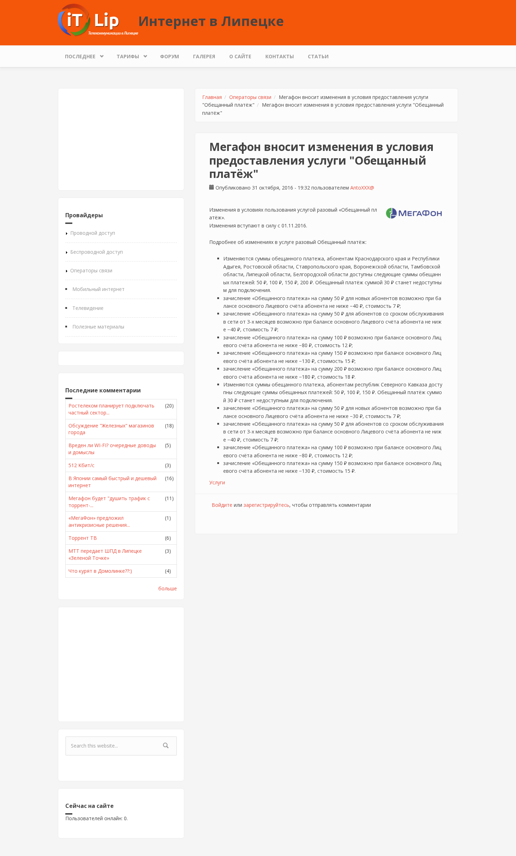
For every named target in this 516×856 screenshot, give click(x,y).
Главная (212, 97)
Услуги (217, 482)
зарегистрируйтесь (266, 505)
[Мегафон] (414, 213)
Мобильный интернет (98, 289)
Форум (169, 56)
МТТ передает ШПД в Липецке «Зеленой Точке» (105, 554)
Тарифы (124, 55)
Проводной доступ (92, 233)
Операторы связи (91, 270)
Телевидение (88, 308)
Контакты (279, 56)
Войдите (222, 505)
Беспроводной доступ (96, 251)
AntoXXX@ (362, 187)
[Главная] (98, 19)
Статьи (318, 56)
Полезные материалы (98, 326)
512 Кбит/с (81, 465)
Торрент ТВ (82, 538)
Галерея (204, 56)
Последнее (76, 55)
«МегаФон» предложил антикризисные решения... (99, 521)
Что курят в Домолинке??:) (100, 571)
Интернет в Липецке (211, 20)
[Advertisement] (121, 139)
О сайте (240, 56)
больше (167, 588)
